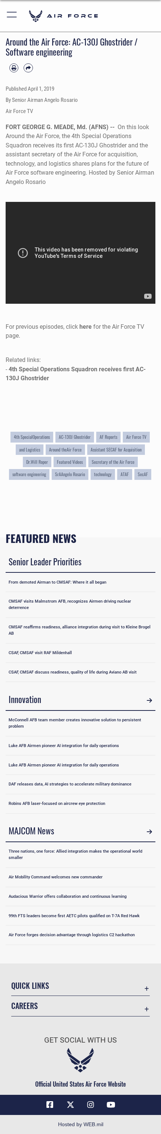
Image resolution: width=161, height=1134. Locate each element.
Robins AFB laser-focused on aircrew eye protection (57, 803)
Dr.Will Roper (37, 461)
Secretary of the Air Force (113, 461)
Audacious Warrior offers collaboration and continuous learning (68, 896)
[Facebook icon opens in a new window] (49, 1104)
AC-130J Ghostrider (75, 436)
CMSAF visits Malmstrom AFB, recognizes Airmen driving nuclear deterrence (70, 604)
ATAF (125, 474)
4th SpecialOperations (32, 436)
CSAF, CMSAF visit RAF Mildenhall (40, 652)
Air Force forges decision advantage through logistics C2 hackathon (72, 934)
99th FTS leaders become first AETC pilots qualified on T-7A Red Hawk (74, 915)
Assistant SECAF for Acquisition (116, 449)
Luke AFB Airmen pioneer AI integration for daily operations (64, 745)
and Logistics (29, 449)
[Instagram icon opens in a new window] (90, 1104)
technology (103, 474)
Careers (24, 1005)
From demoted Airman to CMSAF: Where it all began (57, 582)
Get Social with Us (80, 1040)
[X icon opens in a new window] (70, 1104)
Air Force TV (136, 436)
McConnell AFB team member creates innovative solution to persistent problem (75, 723)
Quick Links (30, 985)
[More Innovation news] (149, 700)
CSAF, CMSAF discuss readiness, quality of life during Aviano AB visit (73, 672)
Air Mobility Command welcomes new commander (56, 877)
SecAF (143, 474)
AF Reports (108, 436)
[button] (12, 16)
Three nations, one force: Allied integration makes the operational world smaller (75, 854)
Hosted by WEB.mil (80, 1124)
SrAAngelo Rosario (70, 474)
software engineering (29, 474)
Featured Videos (70, 461)
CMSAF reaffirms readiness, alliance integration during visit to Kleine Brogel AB (80, 630)
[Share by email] (28, 67)
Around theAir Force (65, 449)
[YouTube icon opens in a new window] (111, 1104)
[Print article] (13, 67)
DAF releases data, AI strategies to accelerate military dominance (70, 784)
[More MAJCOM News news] (149, 832)
